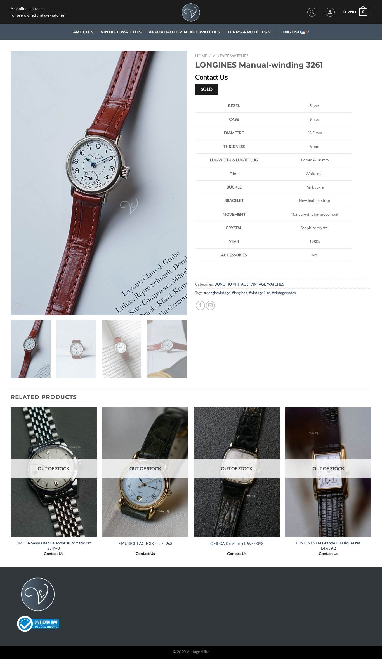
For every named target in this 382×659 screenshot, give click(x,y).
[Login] (330, 12)
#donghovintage (217, 293)
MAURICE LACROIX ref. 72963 (145, 543)
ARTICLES (83, 31)
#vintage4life (259, 293)
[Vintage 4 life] (191, 12)
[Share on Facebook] (200, 305)
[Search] (311, 12)
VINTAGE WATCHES (121, 31)
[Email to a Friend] (210, 305)
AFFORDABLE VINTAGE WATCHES (184, 31)
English (291, 31)
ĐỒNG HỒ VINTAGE (231, 284)
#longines (239, 293)
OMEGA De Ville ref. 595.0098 (236, 543)
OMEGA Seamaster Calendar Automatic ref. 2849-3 (53, 545)
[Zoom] (18, 308)
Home (201, 56)
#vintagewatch (284, 293)
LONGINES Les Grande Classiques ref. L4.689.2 (328, 545)
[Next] (176, 183)
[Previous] (21, 183)
